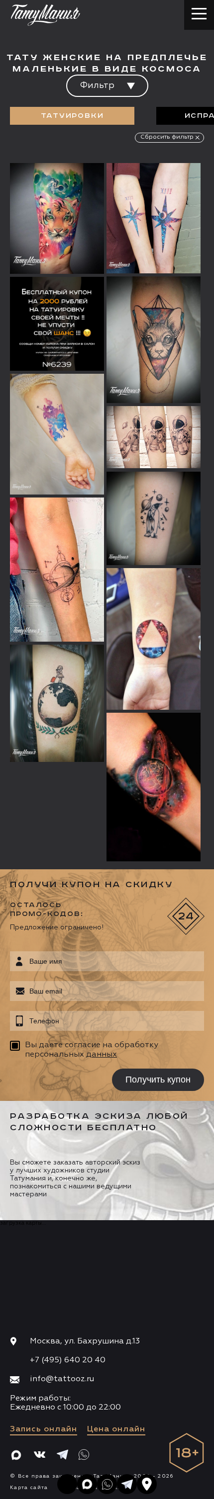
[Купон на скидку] (57, 324)
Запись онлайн (43, 1429)
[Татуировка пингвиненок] (154, 518)
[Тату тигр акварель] (57, 218)
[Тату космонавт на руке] (154, 437)
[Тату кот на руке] (154, 339)
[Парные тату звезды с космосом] (154, 218)
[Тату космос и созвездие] (57, 434)
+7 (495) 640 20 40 (68, 1360)
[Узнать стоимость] (76, 185)
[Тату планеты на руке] (57, 570)
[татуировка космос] (154, 787)
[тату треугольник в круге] (154, 639)
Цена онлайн (116, 1429)
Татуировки (72, 116)
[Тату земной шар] (57, 703)
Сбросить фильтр (167, 137)
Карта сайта (29, 1487)
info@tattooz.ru (62, 1379)
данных (101, 1055)
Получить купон (158, 1079)
